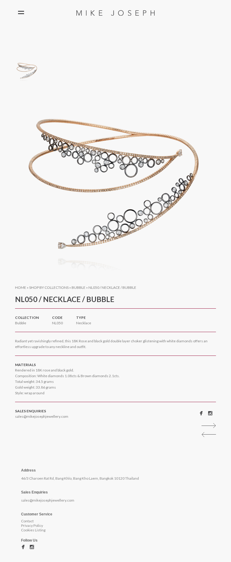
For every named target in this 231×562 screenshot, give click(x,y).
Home (20, 287)
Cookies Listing (33, 530)
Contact (27, 521)
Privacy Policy (32, 525)
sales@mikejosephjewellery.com (41, 416)
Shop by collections (49, 287)
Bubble (78, 287)
